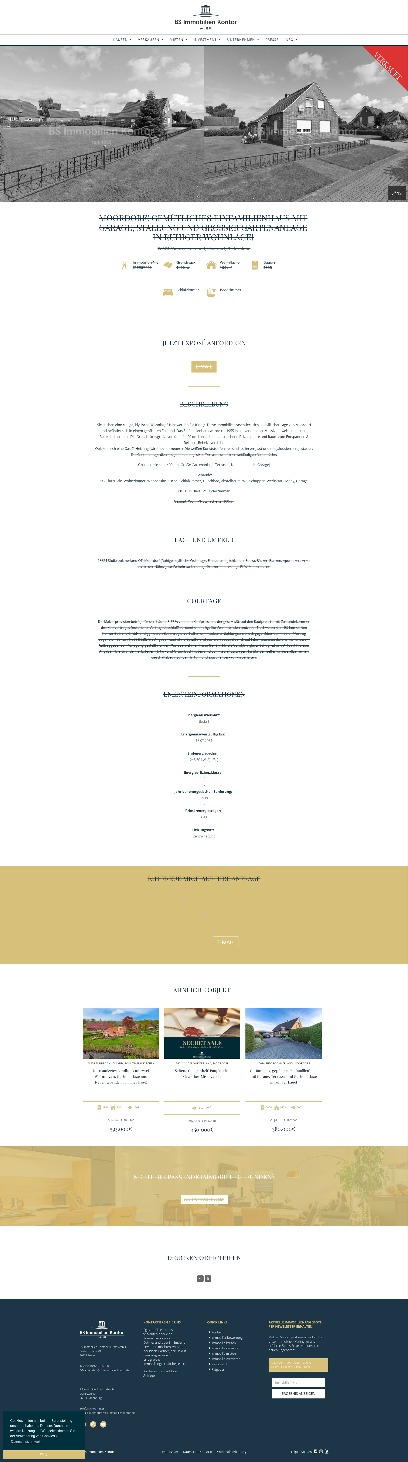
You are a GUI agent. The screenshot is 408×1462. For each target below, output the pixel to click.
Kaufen (120, 39)
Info (289, 39)
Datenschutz (192, 1452)
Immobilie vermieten (225, 1359)
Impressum (170, 1452)
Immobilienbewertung (227, 1337)
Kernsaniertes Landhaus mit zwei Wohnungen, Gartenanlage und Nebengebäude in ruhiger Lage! (121, 1076)
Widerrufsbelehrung (231, 1452)
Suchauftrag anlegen (204, 1199)
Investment (205, 39)
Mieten (176, 39)
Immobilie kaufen (223, 1343)
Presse (272, 39)
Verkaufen (148, 39)
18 (399, 193)
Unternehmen (241, 39)
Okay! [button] (44, 1454)
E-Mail (204, 366)
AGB (209, 1452)
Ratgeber (217, 1369)
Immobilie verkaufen (225, 1348)
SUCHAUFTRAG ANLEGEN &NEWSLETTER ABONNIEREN (291, 1365)
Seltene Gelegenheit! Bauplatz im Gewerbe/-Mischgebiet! (202, 1073)
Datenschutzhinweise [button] (27, 1442)
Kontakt (216, 1332)
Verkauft (388, 66)
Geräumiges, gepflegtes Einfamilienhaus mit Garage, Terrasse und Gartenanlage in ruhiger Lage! (283, 1076)
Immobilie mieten (223, 1353)
